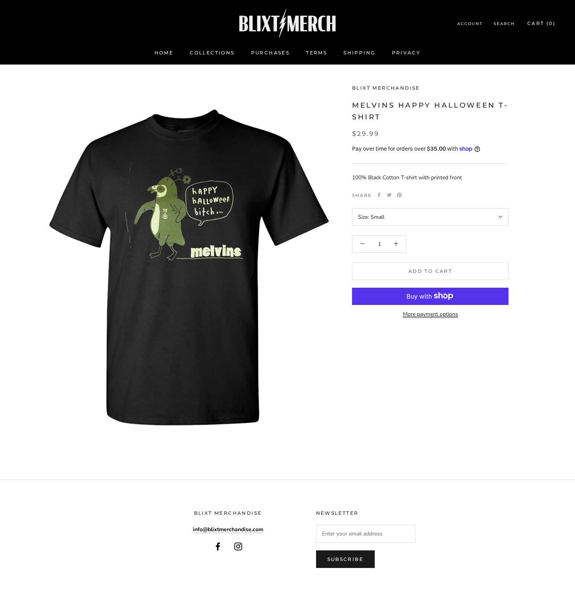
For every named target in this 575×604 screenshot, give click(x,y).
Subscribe (345, 559)
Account (470, 23)
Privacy (406, 53)
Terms (316, 53)
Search (504, 23)
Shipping (359, 53)
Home (164, 53)
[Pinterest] (399, 195)
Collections (212, 53)
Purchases (270, 53)
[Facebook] (379, 195)
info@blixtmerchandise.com (228, 529)
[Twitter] (389, 195)
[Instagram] (238, 546)
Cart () (541, 23)
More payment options (430, 313)
